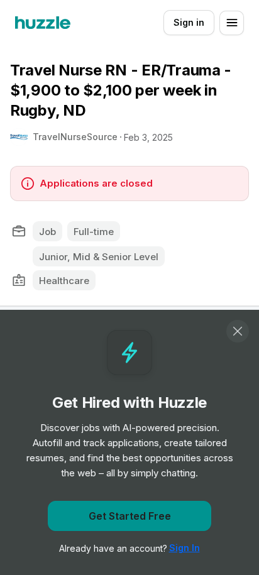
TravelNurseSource (75, 136)
